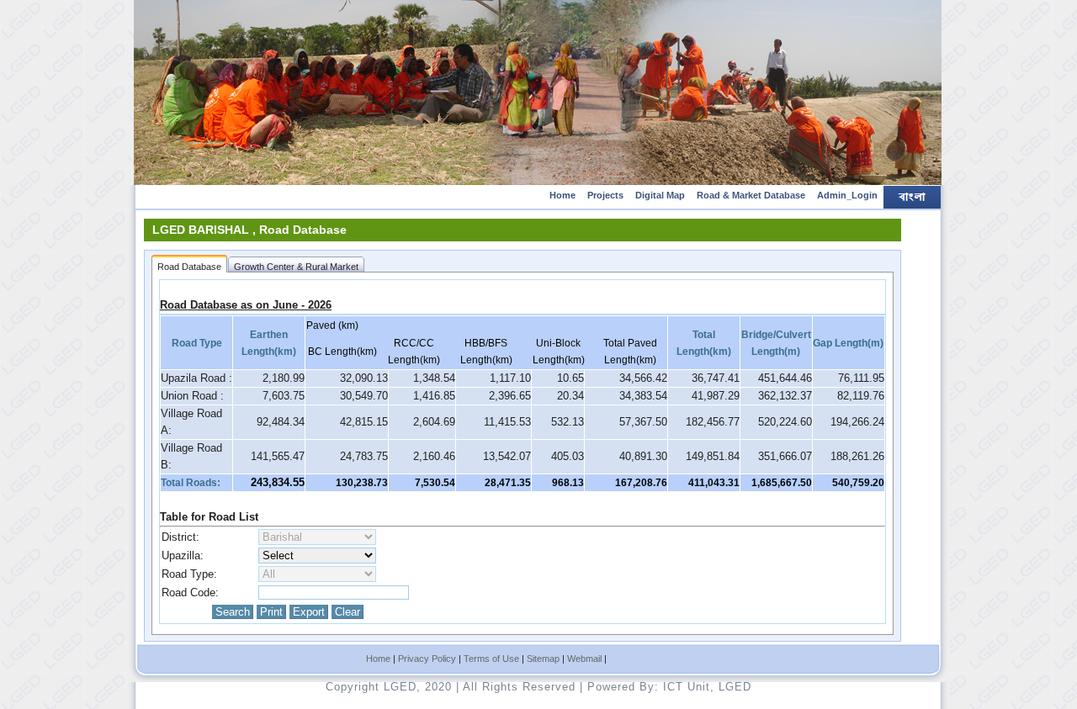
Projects (605, 195)
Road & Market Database (751, 195)
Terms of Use (491, 658)
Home (562, 195)
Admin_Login (847, 195)
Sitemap (543, 658)
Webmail (584, 658)
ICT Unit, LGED (707, 686)
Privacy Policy (427, 658)
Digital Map (660, 195)
